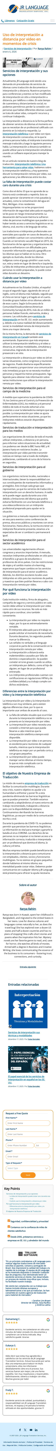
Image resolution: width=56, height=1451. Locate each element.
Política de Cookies (25, 1445)
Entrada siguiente (28, 967)
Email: (9, 1151)
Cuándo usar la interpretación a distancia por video (28, 1201)
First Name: (11, 1117)
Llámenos (10, 20)
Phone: (9, 1140)
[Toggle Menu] (52, 21)
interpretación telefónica (15, 133)
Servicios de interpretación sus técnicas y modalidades (24, 1034)
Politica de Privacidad (34, 1442)
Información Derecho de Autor (14, 1442)
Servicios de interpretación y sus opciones (22, 1194)
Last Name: (11, 1129)
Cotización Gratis (25, 20)
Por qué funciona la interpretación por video (22, 1204)
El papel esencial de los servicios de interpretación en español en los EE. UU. (26, 1079)
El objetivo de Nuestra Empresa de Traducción (23, 1211)
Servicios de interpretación (18, 48)
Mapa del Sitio (12, 1445)
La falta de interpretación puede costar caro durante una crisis (30, 1197)
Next (28, 1175)
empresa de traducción (37, 783)
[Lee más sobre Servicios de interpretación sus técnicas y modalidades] (28, 1008)
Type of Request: (14, 1163)
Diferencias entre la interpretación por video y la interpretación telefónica (27, 1207)
